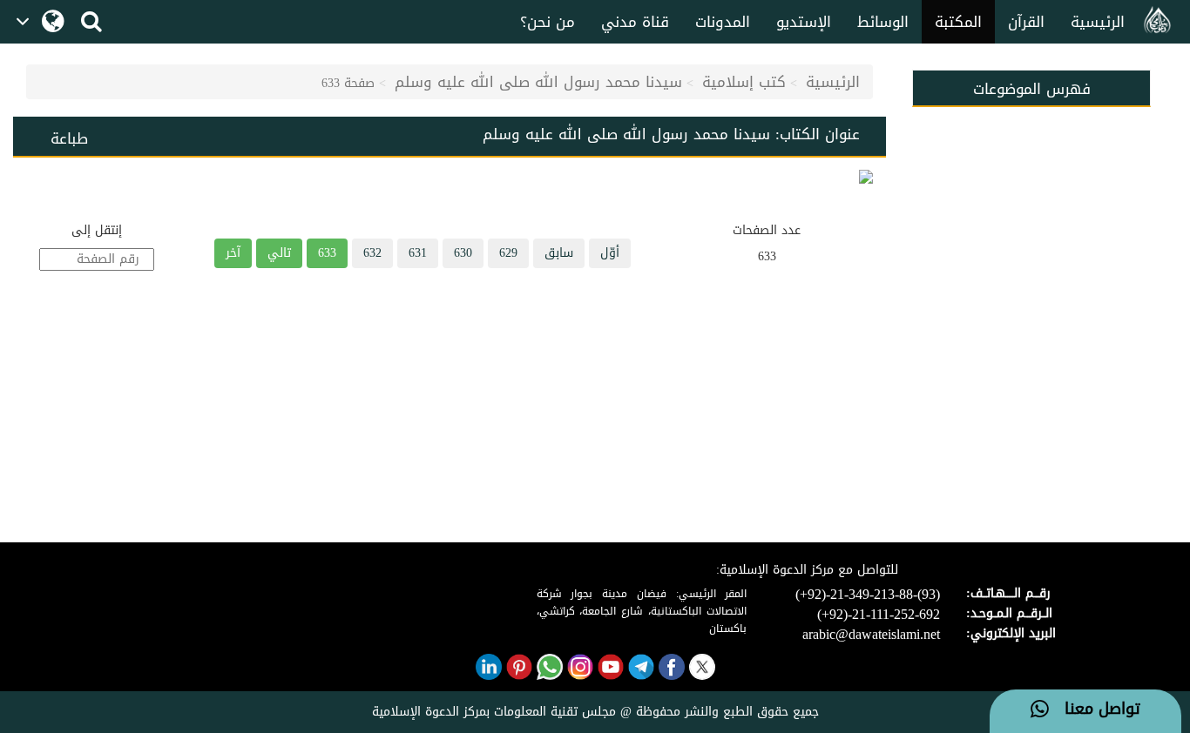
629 (508, 253)
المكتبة (958, 22)
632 (372, 253)
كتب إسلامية (744, 82)
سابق (558, 253)
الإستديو (803, 22)
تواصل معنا (1094, 709)
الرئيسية (1098, 22)
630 (463, 253)
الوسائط (883, 22)
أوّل (609, 253)
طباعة (69, 138)
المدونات (722, 22)
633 (327, 253)
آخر (233, 253)
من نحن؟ (547, 22)
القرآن (1026, 22)
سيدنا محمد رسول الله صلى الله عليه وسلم (538, 82)
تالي (279, 253)
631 (418, 253)
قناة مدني (635, 22)
